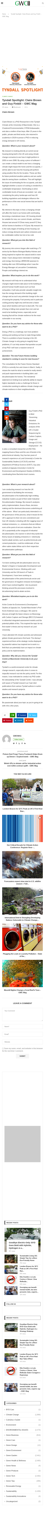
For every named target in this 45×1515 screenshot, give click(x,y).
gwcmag (17, 736)
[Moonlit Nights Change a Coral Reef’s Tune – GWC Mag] (22, 973)
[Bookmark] (40, 781)
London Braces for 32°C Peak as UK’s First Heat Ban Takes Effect (29, 1356)
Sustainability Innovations (23, 1496)
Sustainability (23, 1491)
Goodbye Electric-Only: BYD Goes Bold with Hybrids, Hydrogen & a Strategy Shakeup (29, 1327)
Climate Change (23, 1415)
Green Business (23, 1435)
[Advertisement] (22, 41)
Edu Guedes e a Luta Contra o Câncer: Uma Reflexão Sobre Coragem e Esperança (30, 1371)
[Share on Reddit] (6, 417)
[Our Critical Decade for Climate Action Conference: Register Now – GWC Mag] (22, 828)
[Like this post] (13, 715)
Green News (23, 1466)
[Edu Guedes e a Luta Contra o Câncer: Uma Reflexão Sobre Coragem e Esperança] (11, 1280)
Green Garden (23, 1455)
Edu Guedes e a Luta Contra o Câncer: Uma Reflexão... (28, 1279)
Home (4, 14)
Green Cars (23, 1440)
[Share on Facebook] (6, 400)
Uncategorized (23, 1501)
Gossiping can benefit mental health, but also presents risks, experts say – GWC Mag (30, 1387)
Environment (23, 1425)
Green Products (23, 1471)
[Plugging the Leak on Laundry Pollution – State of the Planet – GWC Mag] (22, 937)
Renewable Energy (23, 1486)
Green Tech (23, 1476)
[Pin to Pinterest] (6, 409)
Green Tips (23, 1481)
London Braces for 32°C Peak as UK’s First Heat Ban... (29, 1268)
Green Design (23, 1445)
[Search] (43, 3)
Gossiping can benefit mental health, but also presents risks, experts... (29, 1289)
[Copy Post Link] (6, 422)
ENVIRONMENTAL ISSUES (23, 1430)
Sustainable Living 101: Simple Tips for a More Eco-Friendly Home (28, 1258)
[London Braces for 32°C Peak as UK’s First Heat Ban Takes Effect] (22, 792)
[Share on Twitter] (6, 404)
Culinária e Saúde (23, 1420)
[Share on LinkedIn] (6, 413)
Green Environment (23, 1450)
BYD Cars (23, 1410)
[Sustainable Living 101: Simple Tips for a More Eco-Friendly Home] (11, 1259)
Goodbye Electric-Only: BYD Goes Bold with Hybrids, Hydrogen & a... (22, 1245)
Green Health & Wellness (23, 1461)
